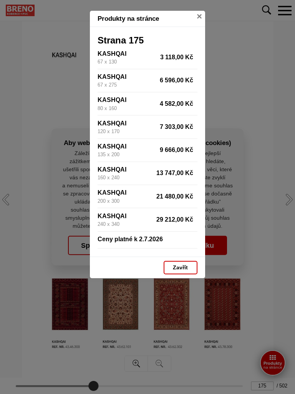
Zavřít (180, 267)
